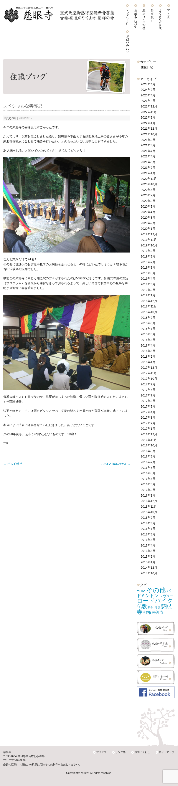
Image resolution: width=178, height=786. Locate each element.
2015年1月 (148, 562)
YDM (141, 591)
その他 (156, 590)
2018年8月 (148, 323)
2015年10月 (149, 512)
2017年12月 (149, 367)
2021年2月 (148, 167)
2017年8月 (148, 389)
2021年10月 (149, 134)
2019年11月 (149, 239)
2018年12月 (149, 301)
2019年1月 (148, 295)
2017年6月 (148, 401)
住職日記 (147, 67)
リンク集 (120, 752)
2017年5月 (148, 406)
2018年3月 (148, 351)
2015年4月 (148, 545)
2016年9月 (148, 451)
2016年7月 (148, 462)
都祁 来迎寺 (153, 612)
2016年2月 (148, 490)
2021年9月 (148, 140)
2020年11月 (149, 178)
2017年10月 (149, 378)
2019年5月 (148, 273)
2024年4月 (148, 84)
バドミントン (154, 593)
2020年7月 (148, 195)
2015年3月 (148, 551)
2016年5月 (148, 473)
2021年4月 (148, 156)
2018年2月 (148, 356)
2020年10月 (149, 184)
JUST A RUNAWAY (115, 464)
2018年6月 (148, 334)
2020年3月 (148, 217)
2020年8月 (148, 190)
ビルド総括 (12, 464)
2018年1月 (148, 362)
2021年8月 (148, 145)
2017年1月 (148, 428)
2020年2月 (148, 223)
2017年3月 (148, 417)
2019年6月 (148, 267)
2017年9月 (148, 384)
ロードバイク (155, 600)
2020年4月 (148, 212)
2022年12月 (149, 106)
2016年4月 (148, 479)
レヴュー (166, 596)
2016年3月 (148, 484)
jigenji (12, 118)
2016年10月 (149, 445)
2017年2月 (148, 423)
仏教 (142, 606)
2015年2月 (148, 556)
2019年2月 (148, 290)
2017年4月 (148, 412)
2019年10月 (149, 245)
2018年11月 (149, 306)
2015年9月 (148, 517)
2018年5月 (148, 340)
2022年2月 (148, 117)
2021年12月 (149, 128)
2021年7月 (148, 151)
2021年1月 (148, 173)
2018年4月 (148, 345)
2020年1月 (148, 228)
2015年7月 (148, 528)
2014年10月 (149, 573)
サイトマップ (166, 752)
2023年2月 (148, 100)
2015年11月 (149, 506)
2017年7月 (148, 395)
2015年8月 (148, 523)
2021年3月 (148, 162)
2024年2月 (148, 89)
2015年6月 (148, 534)
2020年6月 (148, 201)
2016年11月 (149, 440)
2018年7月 (148, 328)
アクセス (101, 752)
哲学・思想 (154, 607)
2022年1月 (148, 123)
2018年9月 (148, 317)
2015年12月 (149, 501)
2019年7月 (148, 262)
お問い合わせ (142, 752)
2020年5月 (148, 206)
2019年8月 (148, 256)
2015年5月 (148, 540)
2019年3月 (148, 284)
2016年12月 (149, 434)
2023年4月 (148, 95)
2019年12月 (149, 234)
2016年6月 (148, 467)
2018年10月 (149, 312)
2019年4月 (148, 278)
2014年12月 (149, 567)
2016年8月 (148, 456)
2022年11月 (149, 112)
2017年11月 (149, 373)
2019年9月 (148, 251)
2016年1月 (148, 495)
